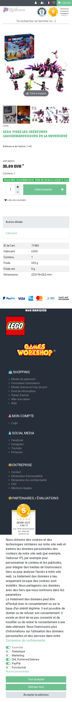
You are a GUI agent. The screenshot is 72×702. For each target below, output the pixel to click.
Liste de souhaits (16, 200)
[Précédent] (6, 65)
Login (14, 423)
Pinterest (16, 452)
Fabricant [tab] (11, 233)
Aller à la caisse (20, 399)
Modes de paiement (23, 379)
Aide (14, 403)
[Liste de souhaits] (54, 3)
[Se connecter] (36, 3)
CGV (14, 484)
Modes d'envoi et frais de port (29, 387)
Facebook (17, 440)
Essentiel (17, 647)
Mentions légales (21, 488)
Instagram (17, 444)
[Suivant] (66, 65)
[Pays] (48, 3)
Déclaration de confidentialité (29, 480)
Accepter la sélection (36, 694)
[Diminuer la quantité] (17, 192)
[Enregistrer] (42, 3)
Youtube (16, 448)
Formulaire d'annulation (25, 383)
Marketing (18, 655)
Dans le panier (43, 189)
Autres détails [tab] (14, 221)
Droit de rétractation (23, 391)
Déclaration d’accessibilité (27, 476)
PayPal (16, 663)
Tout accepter (36, 679)
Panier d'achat (20, 395)
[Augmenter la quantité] (17, 187)
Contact (16, 472)
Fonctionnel (19, 667)
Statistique (18, 651)
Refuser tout (36, 686)
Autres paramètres (17, 671)
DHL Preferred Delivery (25, 659)
